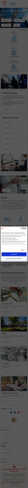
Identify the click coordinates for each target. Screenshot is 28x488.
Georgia (23, 465)
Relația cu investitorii (19, 20)
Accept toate (14, 254)
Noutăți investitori (7, 122)
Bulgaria (10, 465)
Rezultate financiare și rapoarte (9, 133)
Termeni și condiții (6, 483)
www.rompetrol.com (14, 483)
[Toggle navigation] (26, 10)
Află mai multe (6, 108)
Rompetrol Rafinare (7, 449)
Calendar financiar (6, 20)
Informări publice (6, 24)
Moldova (17, 465)
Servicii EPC (6, 433)
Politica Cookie (22, 483)
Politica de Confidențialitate (14, 483)
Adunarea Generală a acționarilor (10, 138)
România (4, 465)
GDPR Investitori (7, 127)
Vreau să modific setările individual (13, 258)
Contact (16, 24)
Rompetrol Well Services (6, 452)
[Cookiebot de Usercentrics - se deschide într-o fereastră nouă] (21, 228)
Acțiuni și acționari (7, 148)
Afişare (22, 250)
